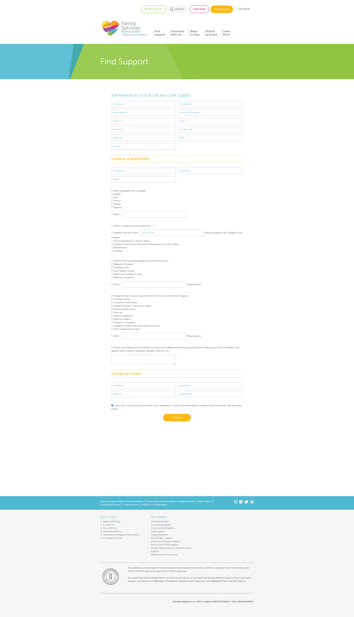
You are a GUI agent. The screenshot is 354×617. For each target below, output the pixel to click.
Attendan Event (211, 33)
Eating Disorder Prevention (164, 554)
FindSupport (159, 33)
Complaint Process (112, 538)
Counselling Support (161, 525)
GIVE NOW (199, 9)
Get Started (221, 9)
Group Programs (159, 535)
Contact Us (108, 525)
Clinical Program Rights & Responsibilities (121, 501)
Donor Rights (205, 501)
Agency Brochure (111, 521)
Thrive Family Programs (163, 528)
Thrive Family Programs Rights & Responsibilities (170, 501)
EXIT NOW (244, 9)
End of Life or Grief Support (164, 544)
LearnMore (227, 33)
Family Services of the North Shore (124, 28)
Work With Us (110, 528)
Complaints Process (110, 504)
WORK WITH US (153, 9)
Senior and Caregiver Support (165, 541)
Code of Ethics (131, 504)
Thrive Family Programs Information (121, 535)
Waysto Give (195, 33)
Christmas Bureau (160, 521)
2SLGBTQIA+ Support (161, 538)
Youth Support (158, 531)
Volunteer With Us (112, 531)
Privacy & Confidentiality (154, 504)
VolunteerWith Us (177, 33)
